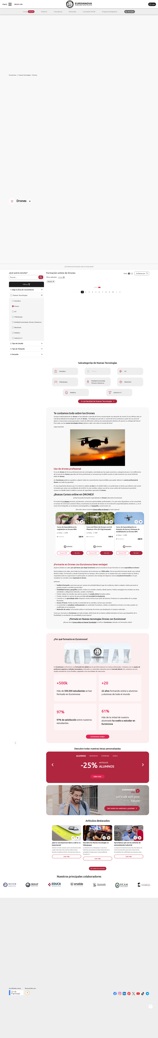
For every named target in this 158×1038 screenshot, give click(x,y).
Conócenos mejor (97, 737)
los (65, 501)
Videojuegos (18, 317)
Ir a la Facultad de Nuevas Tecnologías (96, 401)
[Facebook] (115, 994)
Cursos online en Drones (100, 509)
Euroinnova (12, 75)
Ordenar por (140, 273)
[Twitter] (133, 994)
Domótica (17, 301)
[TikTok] (142, 994)
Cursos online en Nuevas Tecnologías (84, 622)
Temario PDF (63, 553)
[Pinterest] (129, 994)
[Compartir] (77, 521)
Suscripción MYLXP (89, 11)
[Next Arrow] (143, 764)
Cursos (28, 11)
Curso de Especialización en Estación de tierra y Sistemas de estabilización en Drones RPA (128, 529)
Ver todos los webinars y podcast (121, 808)
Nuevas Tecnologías (24, 75)
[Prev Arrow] (15, 743)
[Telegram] (147, 994)
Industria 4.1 (18, 338)
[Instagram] (119, 994)
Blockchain (17, 327)
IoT (15, 311)
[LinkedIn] (124, 994)
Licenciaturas (58, 11)
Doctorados (72, 11)
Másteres (44, 11)
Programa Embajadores (109, 11)
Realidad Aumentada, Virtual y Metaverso (27, 322)
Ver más (77, 553)
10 (113, 292)
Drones (16, 306)
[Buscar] (40, 277)
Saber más (97, 776)
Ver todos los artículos (97, 868)
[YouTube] (138, 994)
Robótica (17, 333)
